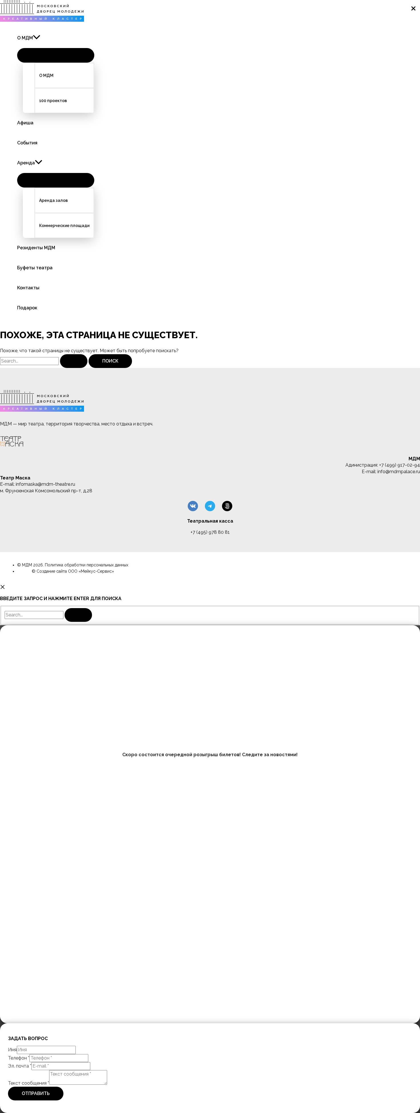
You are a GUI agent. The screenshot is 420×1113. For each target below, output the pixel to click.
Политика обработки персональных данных (86, 565)
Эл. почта (19, 1066)
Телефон (18, 1058)
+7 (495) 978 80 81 (210, 532)
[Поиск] (78, 615)
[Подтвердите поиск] (73, 361)
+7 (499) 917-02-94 (399, 465)
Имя (12, 1049)
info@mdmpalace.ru (398, 471)
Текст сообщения (28, 1083)
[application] (36, 38)
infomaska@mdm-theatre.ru (45, 484)
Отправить (36, 1093)
